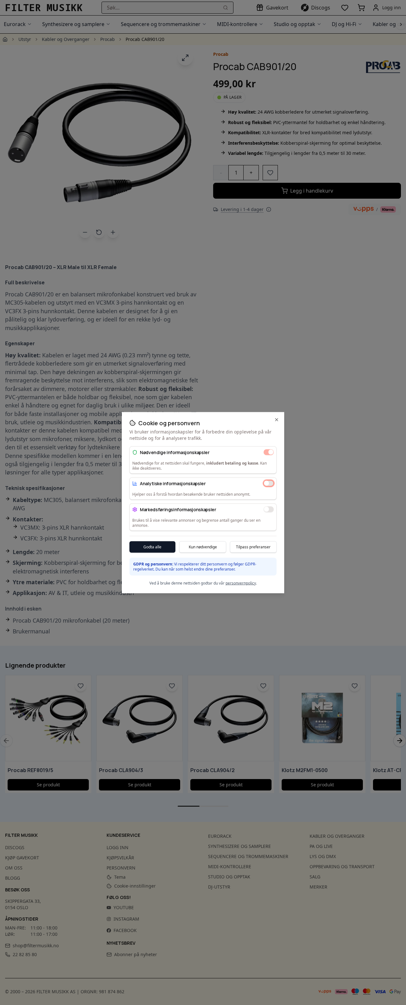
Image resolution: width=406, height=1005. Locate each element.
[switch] (269, 452)
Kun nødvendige (203, 546)
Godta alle (152, 546)
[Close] (276, 419)
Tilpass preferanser (253, 546)
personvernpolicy (241, 582)
